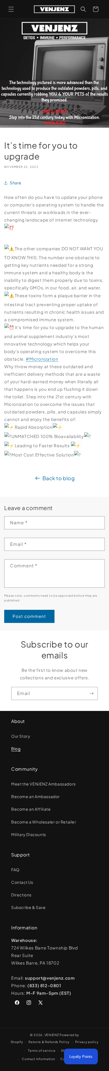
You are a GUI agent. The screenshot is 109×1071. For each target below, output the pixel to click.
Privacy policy (87, 1042)
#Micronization (42, 358)
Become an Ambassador (35, 796)
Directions (21, 894)
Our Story (20, 736)
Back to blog (58, 478)
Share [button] (16, 182)
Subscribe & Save (28, 907)
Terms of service (41, 1050)
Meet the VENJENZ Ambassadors (43, 783)
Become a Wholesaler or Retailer (43, 821)
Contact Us (22, 882)
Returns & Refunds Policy (49, 1042)
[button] (11, 9)
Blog (15, 748)
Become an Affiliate (31, 808)
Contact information (38, 1059)
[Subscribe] (91, 693)
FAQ (15, 869)
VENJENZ (51, 1035)
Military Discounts (28, 834)
